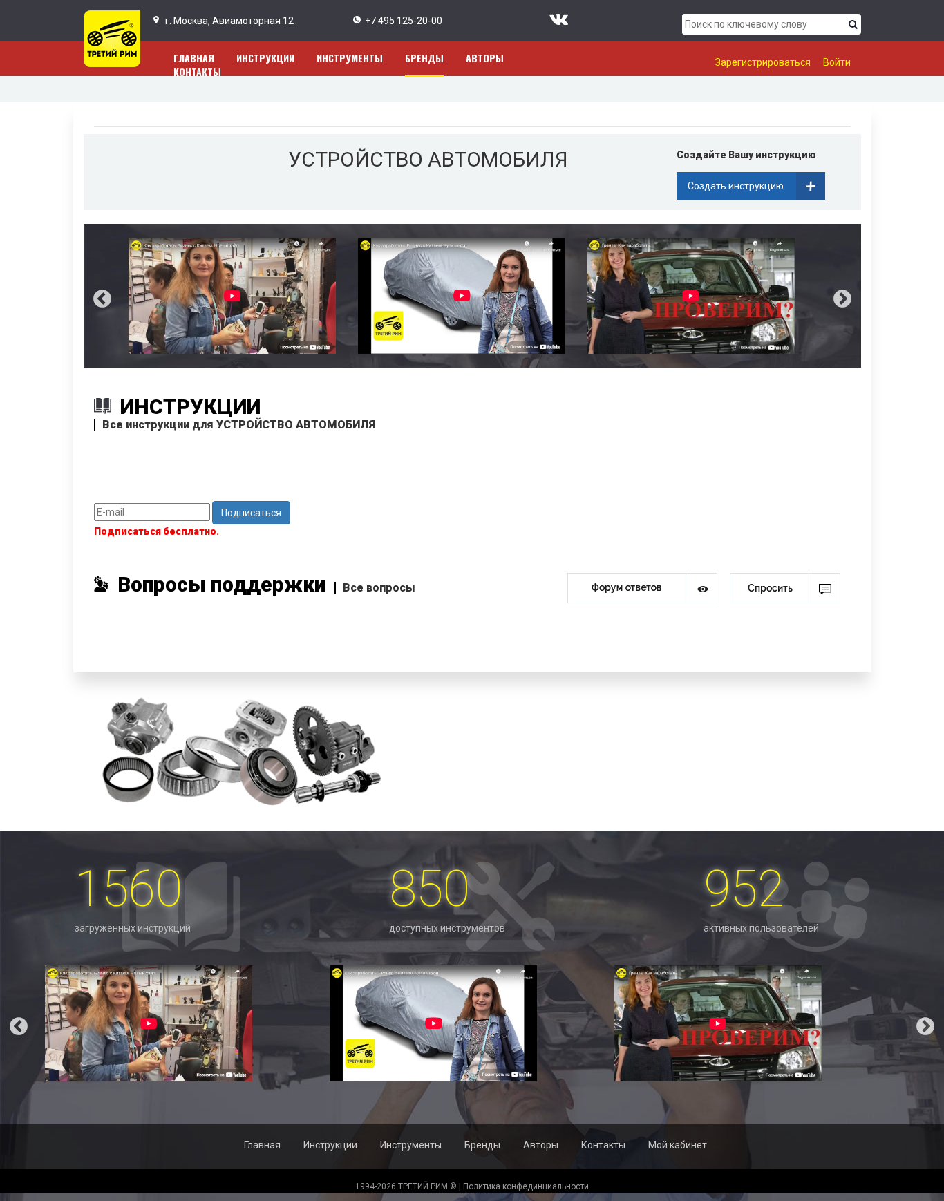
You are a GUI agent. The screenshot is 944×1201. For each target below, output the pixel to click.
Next (853, 296)
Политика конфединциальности (526, 1186)
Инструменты (350, 57)
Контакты (197, 71)
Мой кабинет (677, 1145)
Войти (837, 62)
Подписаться (251, 512)
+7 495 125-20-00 (403, 20)
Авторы (485, 57)
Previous (92, 296)
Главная (262, 1145)
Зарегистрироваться (763, 62)
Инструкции (265, 57)
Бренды (424, 57)
